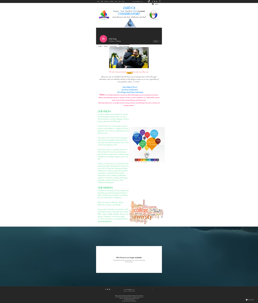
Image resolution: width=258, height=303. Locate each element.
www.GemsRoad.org (105, 221)
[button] (116, 1)
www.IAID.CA (103, 168)
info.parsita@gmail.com (137, 1)
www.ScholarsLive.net (120, 164)
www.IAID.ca (104, 19)
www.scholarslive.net (134, 298)
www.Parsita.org (154, 19)
